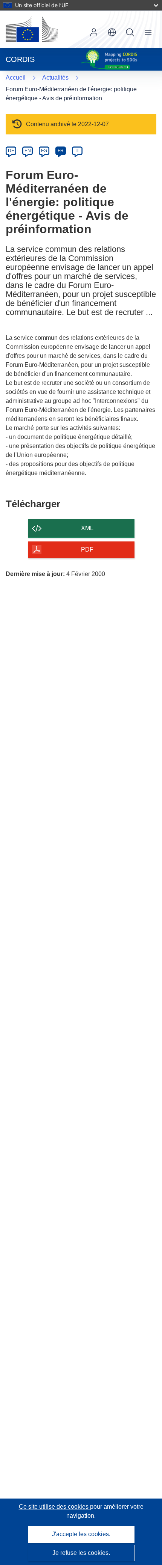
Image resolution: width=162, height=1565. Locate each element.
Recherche (130, 32)
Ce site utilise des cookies (54, 1506)
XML (87, 528)
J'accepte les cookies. (81, 1534)
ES (44, 150)
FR (61, 150)
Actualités (55, 77)
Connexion (94, 32)
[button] (112, 32)
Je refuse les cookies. (81, 1553)
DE (11, 150)
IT (77, 150)
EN (27, 150)
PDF (87, 549)
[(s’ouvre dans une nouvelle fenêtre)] (32, 29)
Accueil (16, 77)
